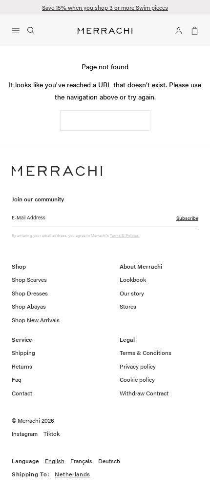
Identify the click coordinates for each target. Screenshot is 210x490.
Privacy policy (138, 366)
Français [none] (81, 461)
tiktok (51, 434)
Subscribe (187, 218)
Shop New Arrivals (36, 319)
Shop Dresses (30, 293)
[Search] (31, 30)
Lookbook (133, 279)
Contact (22, 393)
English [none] (54, 461)
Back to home (105, 120)
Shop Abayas (29, 306)
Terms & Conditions (145, 352)
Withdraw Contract (144, 393)
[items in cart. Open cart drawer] (192, 30)
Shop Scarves (29, 279)
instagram (25, 434)
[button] (17, 31)
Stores (128, 306)
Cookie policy (137, 379)
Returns (22, 366)
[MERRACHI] (105, 31)
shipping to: (60, 474)
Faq (16, 379)
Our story (132, 293)
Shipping (23, 352)
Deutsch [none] (109, 461)
